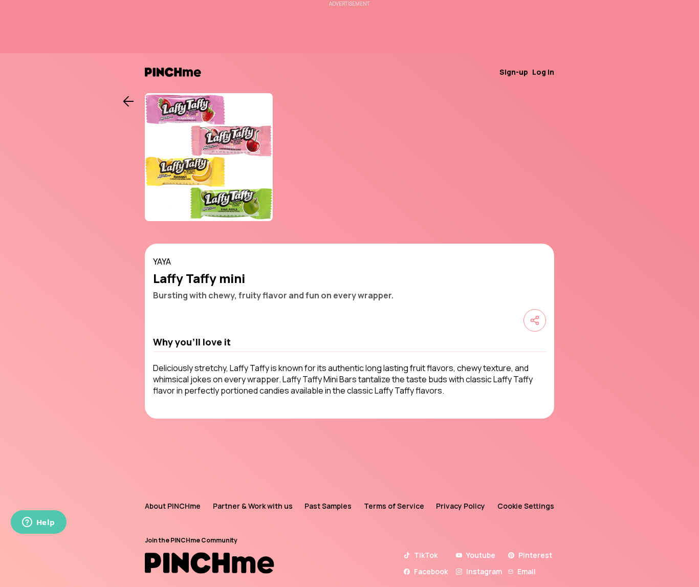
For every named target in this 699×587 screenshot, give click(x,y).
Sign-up (513, 72)
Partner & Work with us (253, 506)
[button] (349, 342)
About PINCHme (173, 506)
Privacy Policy (460, 506)
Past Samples (328, 506)
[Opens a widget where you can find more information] (38, 523)
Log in (543, 72)
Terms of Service (394, 506)
